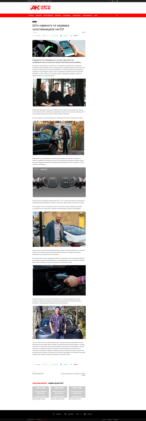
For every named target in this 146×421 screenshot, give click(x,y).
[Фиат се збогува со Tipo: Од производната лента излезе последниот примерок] (77, 392)
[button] (117, 15)
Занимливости (87, 15)
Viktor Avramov (44, 419)
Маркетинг (50, 1)
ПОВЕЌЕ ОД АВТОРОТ (56, 383)
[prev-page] (33, 402)
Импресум (44, 1)
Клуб (95, 15)
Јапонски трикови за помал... (58, 398)
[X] (115, 1)
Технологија (77, 15)
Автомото (58, 15)
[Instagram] (112, 1)
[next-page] (36, 402)
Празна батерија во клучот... (39, 398)
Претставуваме (48, 15)
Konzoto (35, 419)
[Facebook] (110, 1)
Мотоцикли (67, 15)
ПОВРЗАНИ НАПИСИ (39, 383)
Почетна (31, 15)
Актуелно (39, 15)
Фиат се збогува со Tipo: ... (75, 398)
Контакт (39, 1)
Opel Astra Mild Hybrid (37, 373)
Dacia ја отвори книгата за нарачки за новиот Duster (73, 374)
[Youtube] (117, 1)
